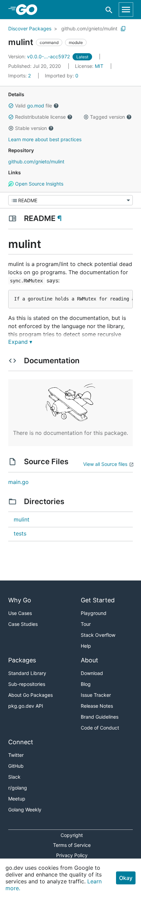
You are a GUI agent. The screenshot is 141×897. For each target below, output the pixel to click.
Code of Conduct (100, 728)
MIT (99, 66)
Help (86, 646)
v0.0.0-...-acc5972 (39, 56)
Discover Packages (29, 28)
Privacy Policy (72, 855)
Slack (14, 777)
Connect (20, 742)
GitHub (16, 766)
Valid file (33, 105)
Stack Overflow (98, 635)
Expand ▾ (20, 341)
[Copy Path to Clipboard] (123, 29)
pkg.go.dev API (25, 706)
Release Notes (97, 706)
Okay (125, 877)
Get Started (98, 600)
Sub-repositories (26, 684)
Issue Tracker (96, 695)
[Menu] (70, 200)
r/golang (17, 788)
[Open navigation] (126, 9)
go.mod (35, 105)
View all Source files (105, 464)
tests (20, 533)
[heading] (29, 9)
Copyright (72, 835)
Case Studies (23, 624)
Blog (86, 684)
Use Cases (20, 613)
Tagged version (107, 117)
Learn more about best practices (44, 139)
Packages (22, 660)
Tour (86, 624)
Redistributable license (40, 117)
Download (92, 673)
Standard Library (27, 673)
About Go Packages (30, 695)
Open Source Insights (38, 184)
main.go (18, 482)
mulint (21, 519)
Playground (93, 613)
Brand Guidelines (99, 717)
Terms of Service (72, 845)
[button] (11, 105)
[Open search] (109, 10)
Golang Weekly (24, 809)
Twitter (16, 755)
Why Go (19, 600)
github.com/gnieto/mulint (89, 28)
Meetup (16, 799)
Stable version (31, 128)
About (89, 660)
